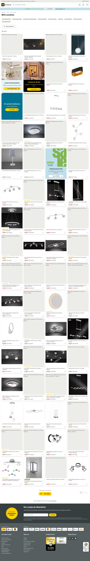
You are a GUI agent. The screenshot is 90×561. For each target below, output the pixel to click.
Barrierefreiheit (27, 549)
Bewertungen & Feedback (29, 541)
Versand (3, 543)
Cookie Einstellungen (6, 553)
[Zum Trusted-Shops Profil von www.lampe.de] (56, 544)
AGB (2, 546)
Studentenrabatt (27, 543)
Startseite (3, 12)
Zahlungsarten (4, 541)
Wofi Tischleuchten (78, 19)
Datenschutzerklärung (28, 520)
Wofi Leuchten (13, 12)
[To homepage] (6, 4)
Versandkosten (53, 500)
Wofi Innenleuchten (42, 19)
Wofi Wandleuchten (6, 21)
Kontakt (25, 539)
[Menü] (88, 543)
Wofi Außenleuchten (6, 19)
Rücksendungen (5, 551)
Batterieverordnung (5, 544)
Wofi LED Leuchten (52, 19)
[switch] (86, 550)
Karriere (25, 546)
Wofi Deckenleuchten (17, 19)
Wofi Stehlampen (68, 19)
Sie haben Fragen (5, 537)
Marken (8, 12)
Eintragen (53, 514)
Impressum (26, 551)
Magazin (25, 537)
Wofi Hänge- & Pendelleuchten (29, 19)
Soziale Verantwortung (28, 548)
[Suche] (13, 4)
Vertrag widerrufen (5, 549)
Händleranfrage (27, 544)
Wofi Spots (60, 19)
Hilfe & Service (85, 1)
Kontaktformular (47, 518)
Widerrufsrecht (4, 548)
